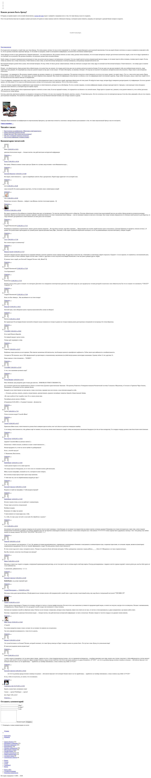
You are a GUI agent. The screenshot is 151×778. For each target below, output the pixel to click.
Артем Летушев (39, 16)
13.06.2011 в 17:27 (19, 251)
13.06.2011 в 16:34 (13, 161)
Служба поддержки (10, 771)
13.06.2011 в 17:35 (16, 280)
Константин (7, 438)
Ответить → (8, 155)
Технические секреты (10, 757)
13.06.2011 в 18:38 (14, 319)
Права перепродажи (10, 754)
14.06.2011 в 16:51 (12, 526)
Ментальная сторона (10, 749)
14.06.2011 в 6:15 (19, 379)
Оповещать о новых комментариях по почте (16, 725)
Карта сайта (7, 769)
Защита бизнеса (9, 741)
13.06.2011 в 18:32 (15, 306)
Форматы (7, 737)
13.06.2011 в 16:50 (12, 198)
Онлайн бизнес (8, 751)
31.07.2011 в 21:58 (19, 686)
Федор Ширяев (8, 379)
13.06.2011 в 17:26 (12, 239)
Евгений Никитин (9, 173)
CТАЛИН (7, 331)
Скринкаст (7, 765)
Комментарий (21, 722)
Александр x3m (8, 686)
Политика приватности (11, 773)
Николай (6, 306)
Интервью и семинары (11, 743)
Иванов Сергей (8, 251)
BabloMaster (7, 462)
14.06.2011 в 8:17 (14, 423)
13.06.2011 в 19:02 (15, 331)
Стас (5, 239)
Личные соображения (10, 748)
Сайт (20, 709)
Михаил (6, 640)
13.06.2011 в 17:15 (22, 225)
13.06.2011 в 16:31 (13, 149)
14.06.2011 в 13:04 (17, 462)
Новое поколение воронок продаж (14, 132)
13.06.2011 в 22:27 (14, 349)
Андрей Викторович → (11, 590)
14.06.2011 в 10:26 (17, 438)
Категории (7, 735)
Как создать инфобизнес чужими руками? (16, 137)
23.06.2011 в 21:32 (13, 655)
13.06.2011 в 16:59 (15, 210)
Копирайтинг (8, 746)
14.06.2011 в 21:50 (13, 561)
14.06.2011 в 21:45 (14, 541)
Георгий (6, 541)
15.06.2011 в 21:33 (14, 602)
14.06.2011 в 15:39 (17, 499)
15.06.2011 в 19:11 (24, 590)
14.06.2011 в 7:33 (13, 411)
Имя (20, 705)
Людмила (7, 210)
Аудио (6, 763)
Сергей (6, 423)
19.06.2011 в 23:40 (17, 622)
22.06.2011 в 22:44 (14, 640)
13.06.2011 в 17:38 (22, 294)
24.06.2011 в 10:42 (20, 671)
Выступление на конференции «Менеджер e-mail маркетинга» (22, 131)
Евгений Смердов (9, 487)
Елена (6, 161)
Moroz (6, 561)
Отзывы (6, 731)
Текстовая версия (6, 47)
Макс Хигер (7, 622)
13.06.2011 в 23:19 (15, 367)
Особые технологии (10, 752)
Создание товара (9, 756)
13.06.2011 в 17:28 (22, 268)
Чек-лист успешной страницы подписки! (16, 135)
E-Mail (21, 707)
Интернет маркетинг (10, 745)
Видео (6, 766)
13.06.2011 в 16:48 (21, 173)
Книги (6, 760)
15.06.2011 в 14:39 (20, 578)
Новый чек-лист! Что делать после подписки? (18, 134)
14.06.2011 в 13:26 (20, 487)
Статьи (6, 762)
